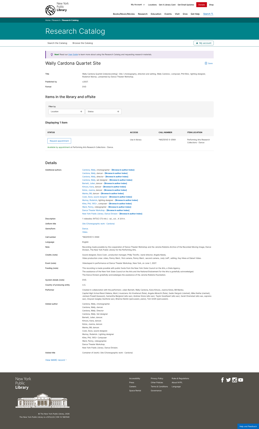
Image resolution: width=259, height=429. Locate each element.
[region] (129, 140)
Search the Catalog (57, 43)
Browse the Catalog (83, 43)
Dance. (85, 228)
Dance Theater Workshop (93, 210)
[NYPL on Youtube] (240, 380)
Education (156, 14)
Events (168, 14)
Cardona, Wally (89, 170)
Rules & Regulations (180, 378)
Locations (152, 5)
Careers (132, 386)
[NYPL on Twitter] (228, 380)
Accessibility (134, 378)
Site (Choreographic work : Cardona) (98, 223)
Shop (211, 5)
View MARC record (55, 360)
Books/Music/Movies (124, 14)
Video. (85, 232)
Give (185, 14)
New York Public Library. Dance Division (99, 213)
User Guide (73, 54)
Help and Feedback (248, 426)
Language (176, 386)
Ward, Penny (87, 207)
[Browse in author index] (123, 170)
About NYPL (177, 382)
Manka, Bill (87, 193)
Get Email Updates (186, 5)
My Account (136, 4)
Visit (177, 14)
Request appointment (59, 141)
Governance (156, 390)
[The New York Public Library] (57, 8)
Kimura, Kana (88, 187)
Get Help (195, 14)
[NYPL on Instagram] (234, 380)
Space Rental (135, 390)
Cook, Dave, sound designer (94, 197)
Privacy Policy (157, 378)
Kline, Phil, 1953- (89, 203)
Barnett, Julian (88, 183)
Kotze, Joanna (88, 190)
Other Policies (157, 382)
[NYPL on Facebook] (222, 380)
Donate (201, 5)
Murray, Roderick (89, 200)
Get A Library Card (167, 5)
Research (143, 14)
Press (131, 382)
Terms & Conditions (159, 386)
